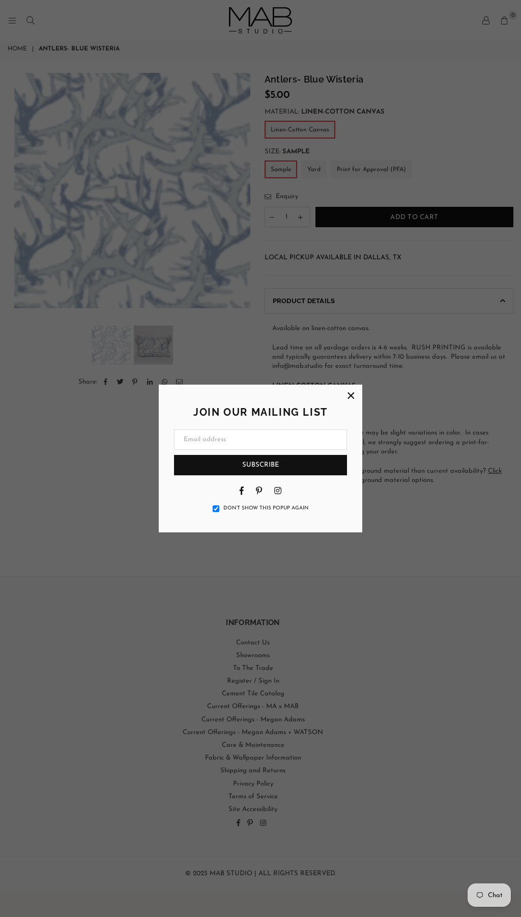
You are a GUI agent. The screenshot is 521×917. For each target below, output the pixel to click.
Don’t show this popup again (265, 508)
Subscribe (260, 465)
